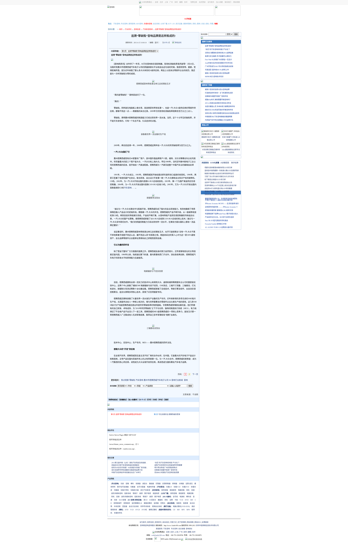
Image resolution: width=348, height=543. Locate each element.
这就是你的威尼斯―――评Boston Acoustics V (221, 207)
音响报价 (152, 525)
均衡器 (132, 487)
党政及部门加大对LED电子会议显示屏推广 (220, 194)
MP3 (183, 510)
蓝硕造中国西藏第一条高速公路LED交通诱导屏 (222, 171)
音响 (186, 380)
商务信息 (150, 522)
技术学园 (157, 19)
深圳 (176, 2)
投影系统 (127, 493)
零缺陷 (132, 380)
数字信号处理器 (123, 487)
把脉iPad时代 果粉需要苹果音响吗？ (218, 100)
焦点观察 (125, 380)
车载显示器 (134, 490)
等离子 (135, 493)
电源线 (182, 497)
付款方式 (173, 522)
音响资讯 (158, 522)
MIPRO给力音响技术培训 (214, 77)
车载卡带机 (125, 490)
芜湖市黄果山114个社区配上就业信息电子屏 (220, 185)
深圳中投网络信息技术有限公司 (207, 525)
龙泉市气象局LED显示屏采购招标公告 (218, 182)
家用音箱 (164, 490)
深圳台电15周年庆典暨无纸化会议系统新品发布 (222, 113)
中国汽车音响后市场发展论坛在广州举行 (126, 472)
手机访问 (177, 43)
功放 (122, 484)
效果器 (138, 484)
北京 (161, 2)
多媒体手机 (118, 513)
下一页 (195, 374)
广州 (171, 2)
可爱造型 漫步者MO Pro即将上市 (217, 70)
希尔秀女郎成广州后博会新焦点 (165, 468)
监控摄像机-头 (137, 503)
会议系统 (156, 24)
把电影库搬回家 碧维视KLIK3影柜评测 (219, 210)
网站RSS (198, 522)
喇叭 (132, 484)
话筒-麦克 (189, 484)
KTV (170, 24)
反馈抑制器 (166, 484)
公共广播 (164, 24)
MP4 (188, 510)
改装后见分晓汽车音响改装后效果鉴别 (125, 465)
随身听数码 (187, 24)
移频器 (174, 484)
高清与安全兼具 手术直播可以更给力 (218, 56)
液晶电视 (156, 493)
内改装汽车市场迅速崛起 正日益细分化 (219, 120)
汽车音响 (116, 24)
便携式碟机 (153, 510)
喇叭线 (188, 497)
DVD (187, 500)
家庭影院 (149, 19)
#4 (170, 380)
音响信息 (137, 29)
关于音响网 (182, 522)
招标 (207, 24)
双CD (145, 500)
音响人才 (172, 19)
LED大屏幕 (214, 163)
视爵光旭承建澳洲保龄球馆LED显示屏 (218, 168)
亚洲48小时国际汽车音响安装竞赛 (166, 472)
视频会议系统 (157, 506)
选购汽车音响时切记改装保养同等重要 (168, 465)
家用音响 (132, 24)
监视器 (156, 503)
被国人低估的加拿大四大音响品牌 (217, 73)
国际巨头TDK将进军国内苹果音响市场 (219, 110)
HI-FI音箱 (122, 500)
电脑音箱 (181, 490)
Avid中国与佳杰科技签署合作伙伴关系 (219, 63)
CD (174, 510)
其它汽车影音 (145, 490)
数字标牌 (234, 163)
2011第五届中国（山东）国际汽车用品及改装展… (129, 463)
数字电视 (147, 493)
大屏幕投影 (224, 163)
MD (191, 500)
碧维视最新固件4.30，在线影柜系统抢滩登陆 (221, 199)
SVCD (137, 510)
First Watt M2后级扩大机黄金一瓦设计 (218, 60)
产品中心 (126, 19)
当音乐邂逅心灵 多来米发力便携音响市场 (220, 106)
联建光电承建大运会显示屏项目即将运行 (219, 174)
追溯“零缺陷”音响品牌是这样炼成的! (129, 414)
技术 (185, 2)
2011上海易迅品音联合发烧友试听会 (218, 103)
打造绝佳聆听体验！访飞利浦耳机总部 (219, 93)
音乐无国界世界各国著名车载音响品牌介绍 (126, 470)
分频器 (181, 484)
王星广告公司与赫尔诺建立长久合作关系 (219, 177)
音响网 (142, 525)
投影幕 (185, 503)
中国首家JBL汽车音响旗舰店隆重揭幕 (218, 117)
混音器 (124, 506)
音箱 (127, 484)
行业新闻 (119, 19)
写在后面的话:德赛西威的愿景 (169, 414)
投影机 (178, 503)
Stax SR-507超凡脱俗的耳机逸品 (216, 221)
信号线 (175, 497)
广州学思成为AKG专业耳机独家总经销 (219, 66)
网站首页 (111, 19)
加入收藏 (219, 2)
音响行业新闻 (177, 380)
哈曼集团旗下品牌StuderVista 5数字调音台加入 (221, 214)
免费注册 (193, 2)
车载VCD (177, 487)
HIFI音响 (139, 24)
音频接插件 (118, 503)
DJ (174, 24)
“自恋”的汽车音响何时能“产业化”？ (167, 463)
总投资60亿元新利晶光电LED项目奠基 (218, 188)
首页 (120, 29)
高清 (141, 493)
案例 (198, 24)
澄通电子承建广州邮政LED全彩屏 (217, 191)
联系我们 (228, 2)
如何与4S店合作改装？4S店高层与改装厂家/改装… (129, 468)
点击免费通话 (147, 2)
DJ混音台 (152, 500)
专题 (211, 24)
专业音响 (124, 24)
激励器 (151, 484)
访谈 (203, 24)
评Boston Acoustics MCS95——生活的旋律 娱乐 (222, 204)
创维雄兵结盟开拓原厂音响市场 (165, 470)
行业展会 (164, 19)
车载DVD (185, 487)
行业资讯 (128, 29)
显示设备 (179, 24)
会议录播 (181, 529)
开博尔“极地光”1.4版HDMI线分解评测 (218, 200)
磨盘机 (160, 500)
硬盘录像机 (148, 503)
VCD (181, 500)
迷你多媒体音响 (117, 493)
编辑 (181, 2)
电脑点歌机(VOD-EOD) (181, 506)
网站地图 (236, 2)
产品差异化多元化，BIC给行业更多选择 (219, 217)
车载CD (169, 487)
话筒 (171, 500)
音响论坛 (180, 19)
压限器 (158, 484)
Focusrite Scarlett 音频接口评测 (215, 224)
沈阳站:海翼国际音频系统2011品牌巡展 (219, 53)
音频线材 (126, 503)
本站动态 (165, 522)
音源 (193, 490)
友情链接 (205, 522)
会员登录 (202, 2)
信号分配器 (141, 487)
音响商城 (142, 19)
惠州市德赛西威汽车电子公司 (156, 380)
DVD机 (144, 510)
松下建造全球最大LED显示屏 (215, 180)
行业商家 (134, 19)
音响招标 (189, 529)
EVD (126, 510)
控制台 (162, 503)
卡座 (176, 500)
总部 (156, 2)
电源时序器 (151, 487)
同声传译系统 (145, 506)
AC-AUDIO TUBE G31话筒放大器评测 (219, 227)
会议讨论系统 (134, 506)
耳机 (194, 24)
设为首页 (211, 2)
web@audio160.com (158, 535)
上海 (166, 2)
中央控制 (117, 506)
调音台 (144, 484)
